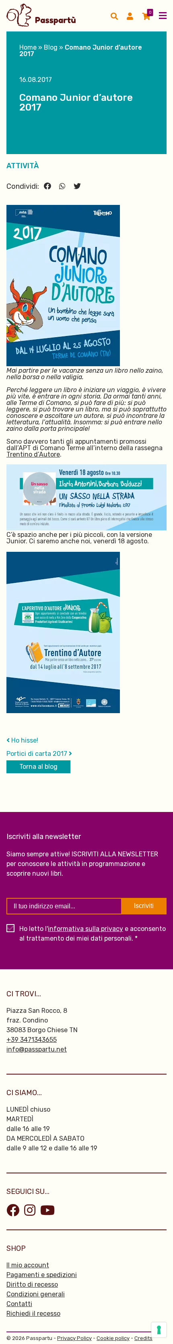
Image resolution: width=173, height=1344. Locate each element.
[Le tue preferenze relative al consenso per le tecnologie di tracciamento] (159, 1330)
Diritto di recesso (32, 1284)
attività (22, 165)
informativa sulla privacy (85, 929)
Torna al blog (38, 766)
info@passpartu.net (36, 1049)
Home (28, 47)
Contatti (19, 1304)
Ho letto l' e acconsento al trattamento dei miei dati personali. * (92, 933)
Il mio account (27, 1265)
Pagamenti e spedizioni (41, 1275)
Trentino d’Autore (33, 454)
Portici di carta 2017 (37, 754)
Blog (51, 47)
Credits (143, 1338)
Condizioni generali (35, 1294)
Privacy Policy (74, 1338)
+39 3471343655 (31, 1039)
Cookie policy (113, 1338)
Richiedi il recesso (33, 1313)
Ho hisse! (24, 740)
